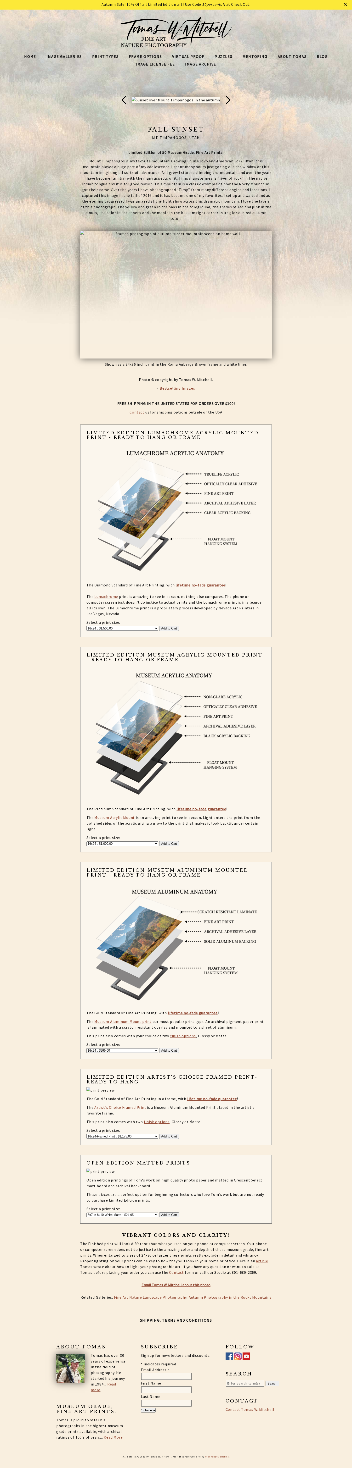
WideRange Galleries (217, 1456)
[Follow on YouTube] (246, 1357)
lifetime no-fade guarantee (200, 585)
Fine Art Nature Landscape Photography (150, 1297)
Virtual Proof (188, 56)
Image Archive (200, 64)
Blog (322, 56)
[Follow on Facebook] (229, 1357)
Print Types (105, 56)
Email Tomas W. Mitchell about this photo (176, 1284)
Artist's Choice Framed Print (120, 1107)
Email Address (155, 1369)
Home (30, 56)
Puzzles (223, 56)
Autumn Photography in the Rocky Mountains (230, 1297)
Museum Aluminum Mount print (123, 1021)
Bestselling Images (177, 388)
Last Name (150, 1396)
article (262, 1260)
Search (272, 1383)
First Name (151, 1383)
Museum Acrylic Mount (114, 817)
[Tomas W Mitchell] (176, 44)
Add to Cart (169, 628)
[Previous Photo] (126, 112)
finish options (183, 1035)
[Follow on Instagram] (238, 1357)
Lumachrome (106, 596)
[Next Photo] (226, 112)
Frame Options (145, 56)
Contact (137, 412)
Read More (113, 1437)
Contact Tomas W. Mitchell (250, 1409)
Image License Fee (155, 64)
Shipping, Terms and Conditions (176, 1320)
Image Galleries (64, 56)
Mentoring (255, 56)
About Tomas (292, 56)
